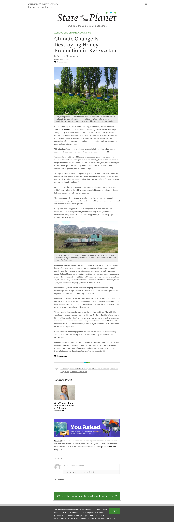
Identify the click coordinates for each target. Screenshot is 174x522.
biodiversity (74, 369)
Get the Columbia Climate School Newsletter (87, 496)
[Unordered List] (78, 472)
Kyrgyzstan (65, 372)
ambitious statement (62, 129)
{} (90, 472)
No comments (61, 62)
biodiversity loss (85, 369)
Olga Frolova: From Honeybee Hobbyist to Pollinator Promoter (64, 407)
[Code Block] (84, 472)
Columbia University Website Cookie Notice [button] (98, 518)
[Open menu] (146, 4)
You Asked (58, 441)
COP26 (94, 369)
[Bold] (64, 472)
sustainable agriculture (78, 372)
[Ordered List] (76, 472)
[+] (93, 472)
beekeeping (65, 369)
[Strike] (73, 472)
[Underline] (70, 472)
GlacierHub (84, 32)
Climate (73, 32)
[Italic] (67, 472)
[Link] (87, 472)
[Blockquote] (81, 472)
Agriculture (61, 32)
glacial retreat (103, 369)
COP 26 (73, 126)
